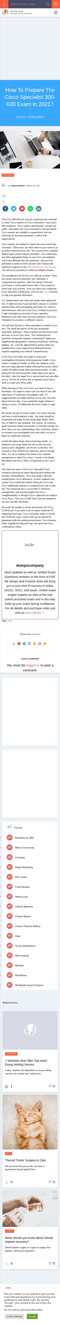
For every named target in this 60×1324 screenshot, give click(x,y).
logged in (33, 665)
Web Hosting (21, 955)
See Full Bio (33, 612)
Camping (19, 857)
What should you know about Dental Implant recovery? (29, 1239)
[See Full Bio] (43, 613)
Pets (8, 1153)
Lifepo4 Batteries (23, 906)
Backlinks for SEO (24, 837)
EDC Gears (20, 877)
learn (10, 621)
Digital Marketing (23, 867)
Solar (17, 936)
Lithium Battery (22, 916)
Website (19, 965)
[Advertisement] (30, 48)
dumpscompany (18, 186)
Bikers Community (24, 847)
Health (9, 1231)
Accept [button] (32, 1316)
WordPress (20, 975)
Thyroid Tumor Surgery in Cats (25, 1160)
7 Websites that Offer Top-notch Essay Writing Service (26, 1062)
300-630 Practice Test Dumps (41, 267)
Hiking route (21, 896)
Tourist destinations (25, 946)
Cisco (46, 292)
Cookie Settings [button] (14, 1316)
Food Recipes (22, 887)
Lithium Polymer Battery (27, 926)
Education (8, 175)
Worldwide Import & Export (28, 985)
